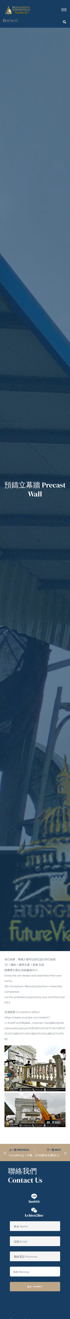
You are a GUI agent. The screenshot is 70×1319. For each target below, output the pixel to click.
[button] (64, 22)
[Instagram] (16, 20)
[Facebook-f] (4, 20)
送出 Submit (35, 1286)
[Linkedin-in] (12, 20)
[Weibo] (8, 20)
